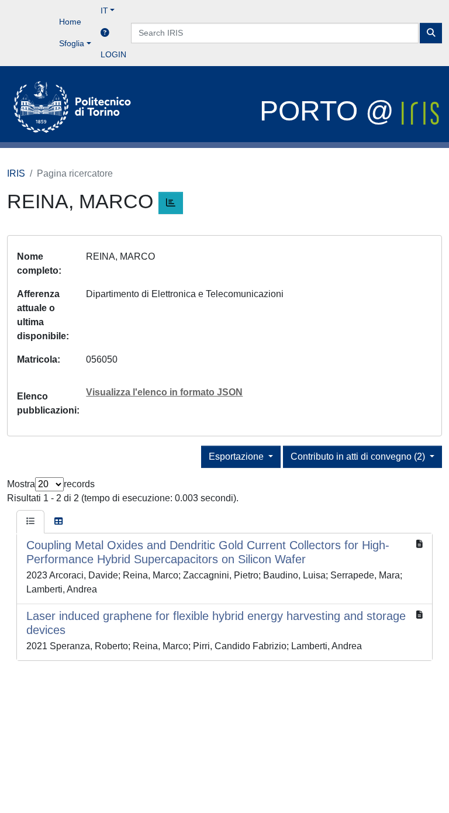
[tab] (30, 521)
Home (70, 21)
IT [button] (104, 10)
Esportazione (237, 456)
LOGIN (113, 54)
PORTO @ (331, 110)
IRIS (16, 173)
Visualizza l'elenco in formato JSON (164, 392)
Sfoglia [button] (71, 43)
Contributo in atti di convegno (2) (359, 456)
